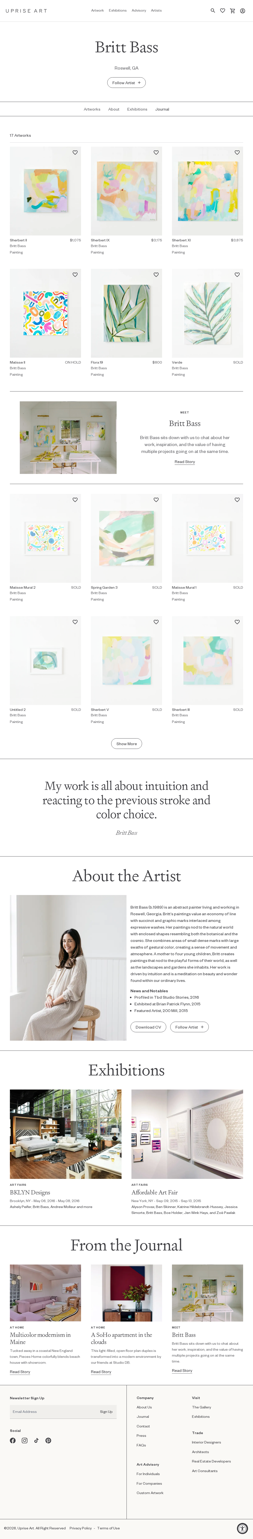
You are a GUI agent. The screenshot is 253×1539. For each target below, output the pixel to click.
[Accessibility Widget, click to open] (242, 1528)
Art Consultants (205, 1470)
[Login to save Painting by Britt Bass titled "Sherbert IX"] (157, 151)
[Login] (242, 10)
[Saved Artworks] (222, 10)
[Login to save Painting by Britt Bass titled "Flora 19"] (157, 273)
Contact (143, 1426)
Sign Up (106, 1411)
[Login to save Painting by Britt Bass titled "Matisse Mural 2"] (76, 498)
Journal (143, 1416)
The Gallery (201, 1407)
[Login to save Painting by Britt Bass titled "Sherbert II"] (76, 151)
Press (141, 1435)
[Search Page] (213, 10)
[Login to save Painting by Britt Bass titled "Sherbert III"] (238, 620)
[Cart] (232, 10)
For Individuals (148, 1473)
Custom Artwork (150, 1492)
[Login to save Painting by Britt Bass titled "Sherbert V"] (157, 620)
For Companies (149, 1483)
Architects (200, 1451)
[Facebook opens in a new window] (13, 1440)
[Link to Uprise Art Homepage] (26, 11)
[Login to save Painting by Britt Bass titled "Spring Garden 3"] (157, 498)
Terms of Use (108, 1528)
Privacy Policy (81, 1528)
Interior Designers (206, 1442)
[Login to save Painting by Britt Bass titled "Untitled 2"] (76, 620)
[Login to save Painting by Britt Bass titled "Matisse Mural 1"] (238, 498)
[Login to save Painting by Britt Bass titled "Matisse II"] (76, 273)
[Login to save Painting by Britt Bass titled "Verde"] (238, 273)
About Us (144, 1407)
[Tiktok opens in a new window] (37, 1440)
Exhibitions (201, 1416)
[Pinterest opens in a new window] (48, 1440)
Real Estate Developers (211, 1461)
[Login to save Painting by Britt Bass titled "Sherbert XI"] (238, 151)
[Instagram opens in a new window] (25, 1440)
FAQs (141, 1445)
